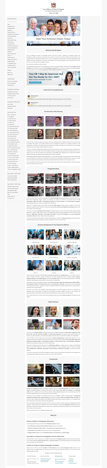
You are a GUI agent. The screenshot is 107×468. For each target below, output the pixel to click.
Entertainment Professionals (13, 34)
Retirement (9, 51)
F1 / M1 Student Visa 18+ (12, 144)
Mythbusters (9, 108)
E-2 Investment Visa (11, 118)
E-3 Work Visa (10, 122)
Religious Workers (11, 49)
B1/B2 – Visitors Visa (11, 114)
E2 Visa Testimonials (11, 83)
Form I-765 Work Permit (12, 149)
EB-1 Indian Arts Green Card (13, 126)
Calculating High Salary (12, 190)
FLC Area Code (10, 198)
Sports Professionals (11, 53)
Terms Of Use (71, 460)
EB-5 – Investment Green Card (13, 142)
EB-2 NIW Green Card (11, 136)
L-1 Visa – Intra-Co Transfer (13, 157)
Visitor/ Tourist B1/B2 (11, 67)
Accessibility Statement (73, 463)
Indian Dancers (10, 42)
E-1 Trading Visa (10, 116)
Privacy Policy (71, 458)
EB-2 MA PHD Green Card (12, 134)
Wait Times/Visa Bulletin (12, 177)
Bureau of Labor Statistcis (12, 192)
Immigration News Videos (12, 91)
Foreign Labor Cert (11, 196)
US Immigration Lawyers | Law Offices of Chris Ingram (53, 7)
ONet (8, 194)
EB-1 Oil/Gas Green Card (12, 128)
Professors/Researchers (12, 47)
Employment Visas (11, 32)
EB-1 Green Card (10, 124)
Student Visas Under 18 (12, 59)
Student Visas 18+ (11, 57)
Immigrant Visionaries (11, 106)
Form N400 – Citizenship (12, 151)
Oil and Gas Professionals (12, 45)
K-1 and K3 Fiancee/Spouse (13, 155)
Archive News (10, 97)
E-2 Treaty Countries (11, 120)
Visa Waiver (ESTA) (11, 65)
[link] (35, 312)
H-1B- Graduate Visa (11, 153)
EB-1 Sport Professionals (12, 130)
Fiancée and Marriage (11, 40)
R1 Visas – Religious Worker (13, 167)
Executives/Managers (11, 36)
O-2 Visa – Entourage (11, 163)
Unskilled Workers (11, 61)
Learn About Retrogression (12, 188)
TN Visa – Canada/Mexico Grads (14, 169)
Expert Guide (10, 104)
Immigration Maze (11, 26)
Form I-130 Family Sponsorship (13, 147)
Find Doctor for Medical (12, 176)
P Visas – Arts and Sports (12, 165)
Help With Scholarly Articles (13, 186)
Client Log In (9, 72)
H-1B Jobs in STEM (11, 95)
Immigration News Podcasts (13, 93)
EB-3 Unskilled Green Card (12, 140)
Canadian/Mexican (11, 28)
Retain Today (10, 74)
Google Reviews (10, 85)
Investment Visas (10, 44)
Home (8, 24)
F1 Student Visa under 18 (12, 146)
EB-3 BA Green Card (11, 138)
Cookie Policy (71, 461)
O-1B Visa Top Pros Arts (12, 161)
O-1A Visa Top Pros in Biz (12, 159)
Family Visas (9, 38)
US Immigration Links (11, 63)
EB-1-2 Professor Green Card (13, 132)
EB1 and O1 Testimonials (12, 81)
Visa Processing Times (12, 179)
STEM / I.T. (9, 55)
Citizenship (9, 30)
